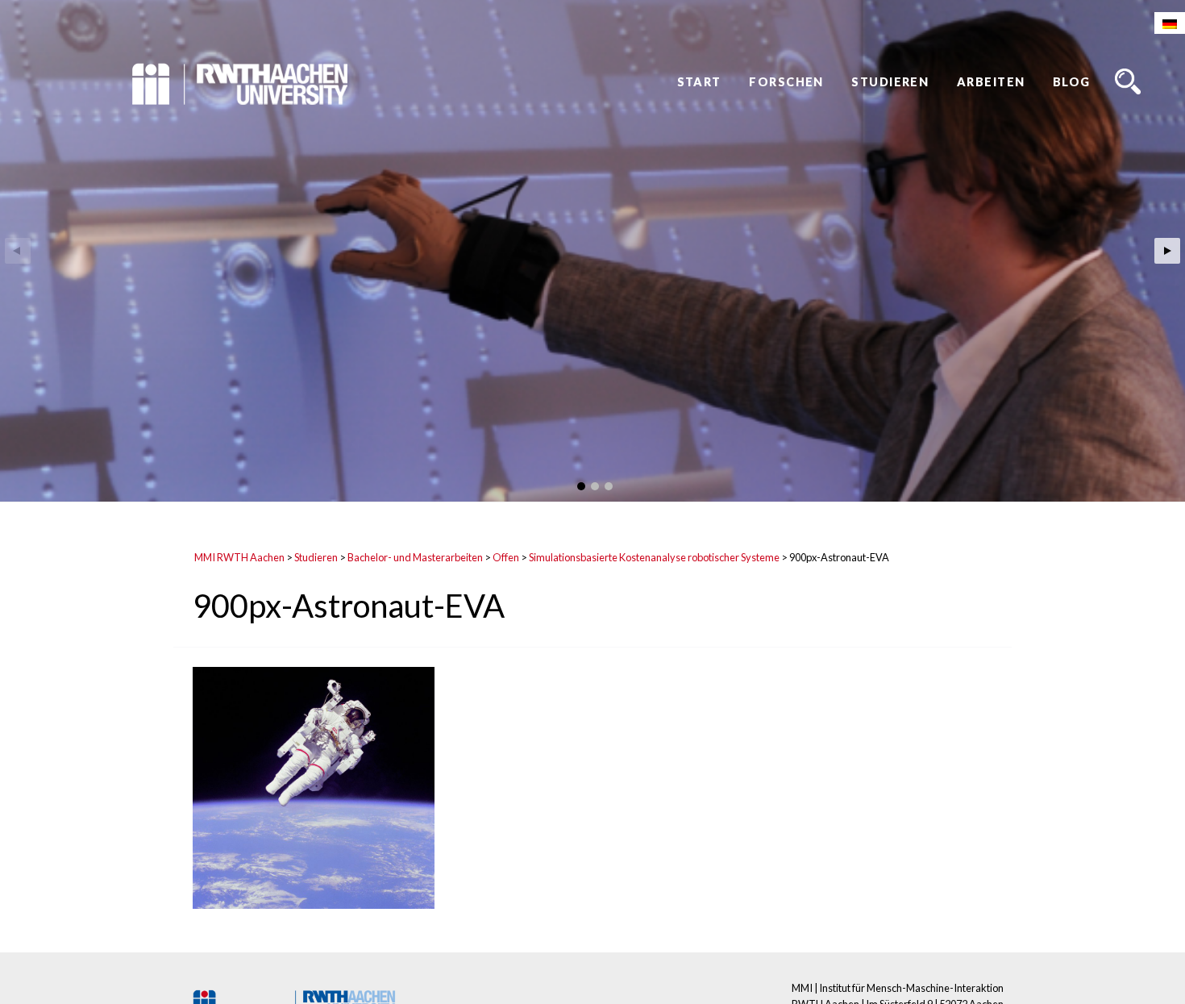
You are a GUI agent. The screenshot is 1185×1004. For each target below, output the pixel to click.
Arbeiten (991, 82)
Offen (506, 557)
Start (699, 82)
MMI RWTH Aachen (239, 557)
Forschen (786, 82)
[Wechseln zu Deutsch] (1169, 23)
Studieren (890, 82)
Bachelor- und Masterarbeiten (415, 557)
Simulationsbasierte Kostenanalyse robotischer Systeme (654, 557)
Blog (1072, 82)
